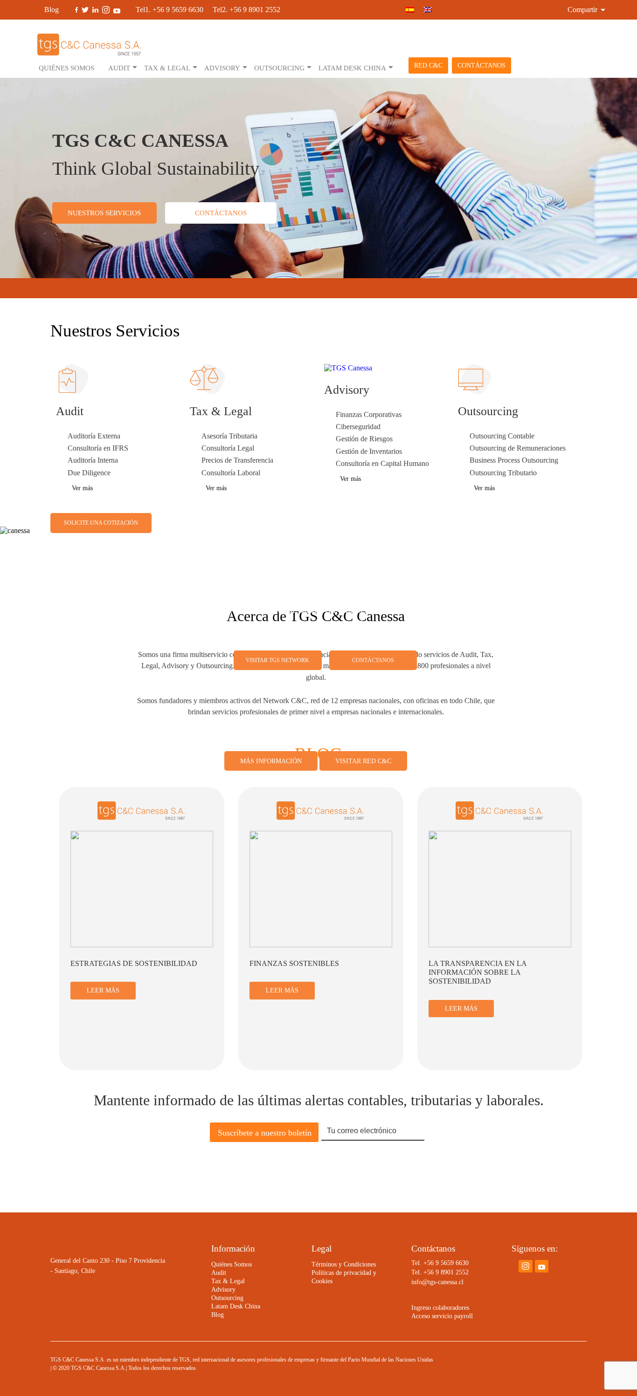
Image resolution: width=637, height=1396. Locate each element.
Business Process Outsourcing (514, 460)
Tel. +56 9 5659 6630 (440, 1263)
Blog (51, 10)
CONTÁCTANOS (481, 65)
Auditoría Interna (93, 460)
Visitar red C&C (363, 760)
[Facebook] (76, 10)
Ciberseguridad (358, 427)
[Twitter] (85, 10)
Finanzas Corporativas (369, 415)
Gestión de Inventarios (369, 451)
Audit (119, 68)
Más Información (271, 760)
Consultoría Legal (227, 448)
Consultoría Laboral (230, 473)
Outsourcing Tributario (503, 473)
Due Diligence (89, 473)
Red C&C (428, 65)
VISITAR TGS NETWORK (277, 660)
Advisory (222, 68)
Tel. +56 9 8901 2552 (440, 1272)
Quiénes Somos (66, 68)
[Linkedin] (95, 10)
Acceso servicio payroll (442, 1316)
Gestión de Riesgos (364, 439)
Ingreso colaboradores (440, 1307)
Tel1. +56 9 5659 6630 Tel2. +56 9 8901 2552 (208, 10)
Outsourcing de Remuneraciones (518, 448)
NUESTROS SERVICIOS (104, 213)
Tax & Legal (167, 68)
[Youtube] (116, 10)
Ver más (82, 488)
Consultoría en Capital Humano (382, 463)
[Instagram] (106, 10)
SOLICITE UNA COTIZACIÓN (101, 523)
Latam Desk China (352, 68)
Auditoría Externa (94, 436)
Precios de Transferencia (237, 460)
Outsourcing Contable (502, 436)
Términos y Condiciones (344, 1264)
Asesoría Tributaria (229, 436)
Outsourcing (279, 68)
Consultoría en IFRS (98, 448)
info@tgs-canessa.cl (437, 1282)
